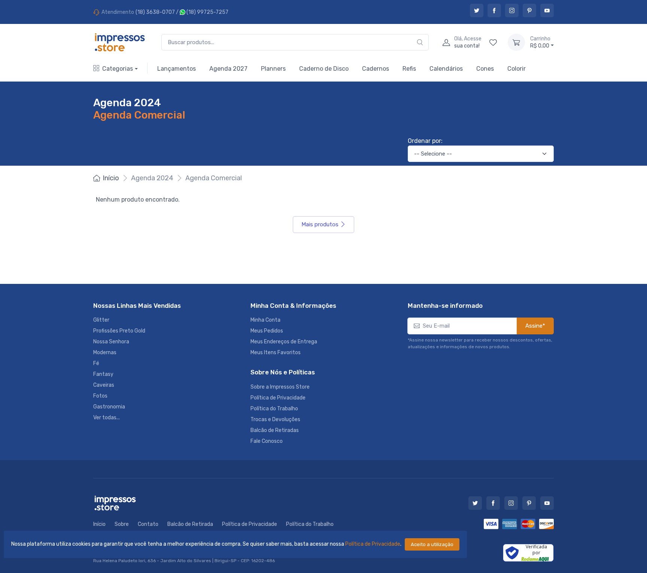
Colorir (516, 68)
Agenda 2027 (228, 68)
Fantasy (103, 374)
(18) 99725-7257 (206, 12)
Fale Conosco (266, 441)
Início (111, 178)
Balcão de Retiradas (274, 430)
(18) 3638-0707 (155, 12)
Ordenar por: (425, 140)
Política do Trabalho (274, 408)
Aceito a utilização (432, 544)
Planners (273, 68)
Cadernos (375, 68)
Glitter (101, 320)
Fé (96, 363)
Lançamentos (176, 68)
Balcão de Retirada (190, 524)
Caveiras (103, 385)
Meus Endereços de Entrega (283, 341)
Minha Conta (265, 320)
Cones (485, 68)
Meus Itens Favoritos (275, 352)
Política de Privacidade (372, 544)
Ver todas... (106, 417)
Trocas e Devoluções (275, 419)
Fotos (100, 396)
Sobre (122, 524)
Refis (409, 68)
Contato (148, 524)
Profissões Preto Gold (119, 331)
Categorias (117, 68)
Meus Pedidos (266, 331)
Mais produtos (319, 224)
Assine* (535, 325)
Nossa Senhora (111, 341)
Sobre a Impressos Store (280, 387)
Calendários (446, 68)
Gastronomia (109, 407)
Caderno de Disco (324, 68)
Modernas (104, 352)
